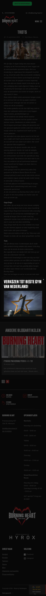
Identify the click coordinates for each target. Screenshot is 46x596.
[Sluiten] (43, 279)
